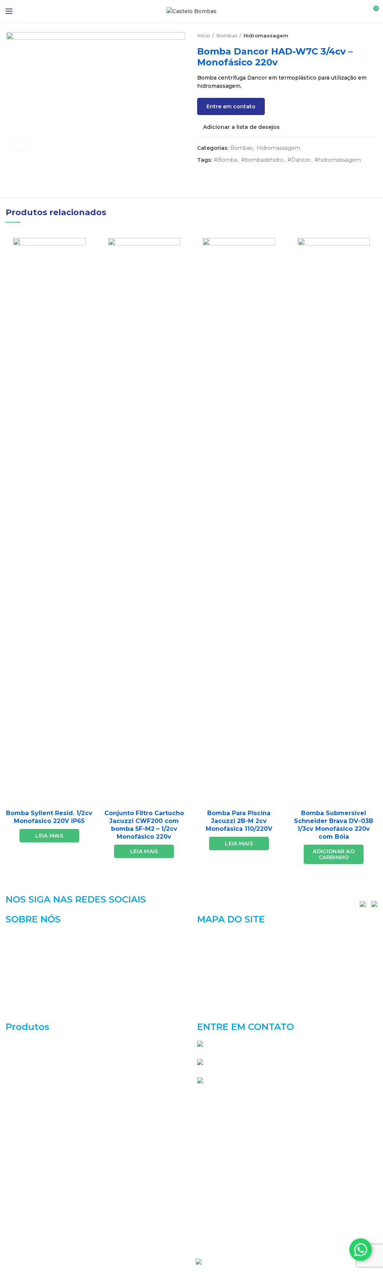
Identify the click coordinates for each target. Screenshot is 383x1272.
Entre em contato (230, 106)
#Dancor (299, 160)
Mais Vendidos (25, 1189)
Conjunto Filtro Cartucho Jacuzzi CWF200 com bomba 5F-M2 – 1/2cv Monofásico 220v (144, 825)
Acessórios (20, 1043)
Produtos (209, 975)
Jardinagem (21, 1136)
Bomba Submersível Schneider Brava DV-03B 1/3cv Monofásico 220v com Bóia (333, 825)
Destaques (20, 1083)
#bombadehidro (262, 160)
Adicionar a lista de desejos (241, 127)
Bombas (227, 35)
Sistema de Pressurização (40, 1229)
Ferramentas (23, 1110)
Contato (208, 1014)
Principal (209, 936)
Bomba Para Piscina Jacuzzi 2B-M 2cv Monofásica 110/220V (239, 821)
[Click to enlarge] (18, 143)
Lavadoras (19, 1163)
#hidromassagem (338, 160)
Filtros (14, 1123)
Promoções (21, 1203)
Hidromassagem (265, 35)
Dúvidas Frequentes (224, 1001)
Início (203, 35)
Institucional (214, 949)
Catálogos (210, 962)
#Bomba (225, 160)
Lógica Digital (225, 1260)
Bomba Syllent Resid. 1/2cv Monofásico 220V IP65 (49, 817)
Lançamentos (24, 1149)
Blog (203, 988)
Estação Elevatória (30, 1096)
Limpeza (17, 1176)
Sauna (14, 1216)
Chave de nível (25, 1070)
